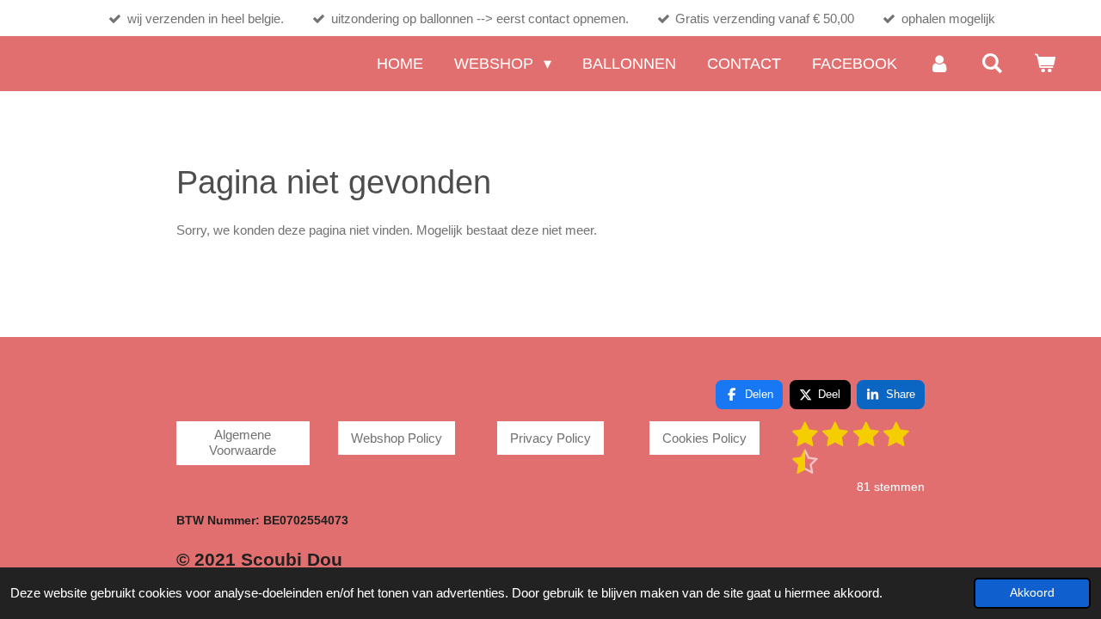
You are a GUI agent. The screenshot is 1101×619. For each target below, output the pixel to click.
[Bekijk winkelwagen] (1045, 64)
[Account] (939, 64)
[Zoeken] (992, 64)
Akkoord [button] (1032, 592)
